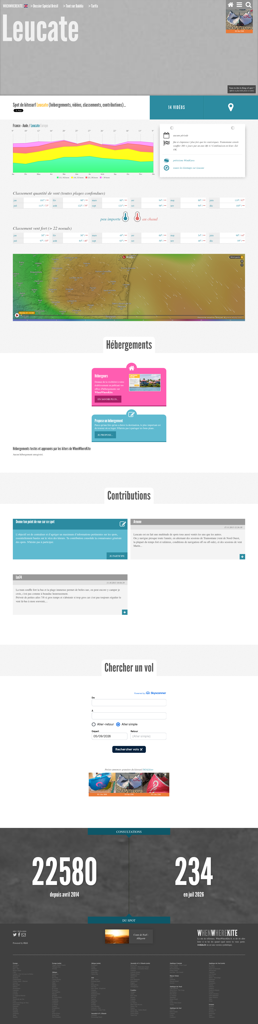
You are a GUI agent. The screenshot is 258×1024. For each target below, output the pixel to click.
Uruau (210, 1001)
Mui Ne (93, 997)
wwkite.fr (201, 944)
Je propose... (105, 434)
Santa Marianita (213, 995)
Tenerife (15, 1017)
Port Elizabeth (56, 1017)
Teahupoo (212, 1017)
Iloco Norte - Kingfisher (98, 988)
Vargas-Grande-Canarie (59, 965)
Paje (53, 1012)
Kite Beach (173, 994)
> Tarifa (93, 6)
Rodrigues (94, 965)
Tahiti (210, 1015)
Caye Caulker (174, 967)
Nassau (132, 1008)
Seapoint (15, 1012)
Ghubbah (172, 979)
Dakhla (54, 985)
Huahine (211, 1006)
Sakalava (93, 968)
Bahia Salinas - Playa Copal (178, 965)
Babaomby (55, 974)
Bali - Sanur (95, 979)
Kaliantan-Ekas (95, 994)
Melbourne (133, 976)
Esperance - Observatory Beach (139, 967)
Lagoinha (211, 972)
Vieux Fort (133, 1015)
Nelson (132, 977)
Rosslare (15, 1010)
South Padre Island (175, 1003)
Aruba (132, 994)
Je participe (117, 555)
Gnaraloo (133, 970)
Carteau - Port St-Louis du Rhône (23, 974)
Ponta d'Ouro (56, 1013)
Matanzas (211, 981)
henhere (217, 933)
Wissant (54, 968)
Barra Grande (174, 1012)
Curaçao (132, 1001)
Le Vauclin (133, 1003)
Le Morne (55, 1004)
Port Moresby (95, 1006)
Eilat (171, 977)
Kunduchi (55, 999)
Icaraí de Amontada (214, 968)
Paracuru (211, 986)
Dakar (54, 983)
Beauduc (15, 967)
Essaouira (55, 990)
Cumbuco (173, 1017)
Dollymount (16, 976)
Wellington (133, 985)
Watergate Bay (56, 967)
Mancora (211, 976)
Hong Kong (94, 985)
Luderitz (54, 1006)
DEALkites (148, 769)
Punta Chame (174, 970)
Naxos (15, 997)
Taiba (210, 999)
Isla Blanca (173, 992)
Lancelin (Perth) (135, 972)
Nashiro (93, 999)
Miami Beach (174, 999)
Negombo (94, 1001)
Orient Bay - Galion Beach (138, 1010)
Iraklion (15, 986)
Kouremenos (16, 988)
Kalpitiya (94, 995)
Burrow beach (17, 970)
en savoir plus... (108, 399)
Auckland (94, 1015)
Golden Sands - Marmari (20, 981)
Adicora (172, 1010)
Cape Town (55, 981)
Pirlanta (93, 1004)
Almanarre (16, 965)
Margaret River (134, 974)
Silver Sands (134, 1012)
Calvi (14, 972)
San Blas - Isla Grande (176, 972)
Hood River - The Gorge (177, 990)
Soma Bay (94, 972)
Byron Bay (133, 965)
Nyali (53, 1010)
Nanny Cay (133, 1006)
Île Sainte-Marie (57, 997)
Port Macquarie (135, 979)
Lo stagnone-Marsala (19, 995)
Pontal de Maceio (214, 990)
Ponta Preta (55, 1015)
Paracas (211, 985)
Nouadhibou (55, 1008)
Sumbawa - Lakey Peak (98, 1010)
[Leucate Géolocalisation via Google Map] (231, 107)
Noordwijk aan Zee (18, 999)
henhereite (13, 6)
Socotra (172, 983)
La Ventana (173, 995)
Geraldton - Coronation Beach (139, 968)
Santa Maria (94, 970)
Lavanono (55, 1003)
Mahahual (173, 997)
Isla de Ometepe (174, 968)
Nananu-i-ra (212, 1010)
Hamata (54, 994)
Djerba (54, 986)
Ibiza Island (16, 985)
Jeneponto (94, 992)
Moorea (211, 1008)
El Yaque (211, 965)
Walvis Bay (94, 974)
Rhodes (15, 1008)
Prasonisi (15, 1006)
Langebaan (55, 1001)
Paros (14, 1001)
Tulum (172, 1004)
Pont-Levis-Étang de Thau (21, 1003)
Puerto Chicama (213, 994)
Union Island (134, 1013)
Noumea (211, 1012)
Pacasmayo (212, 983)
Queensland (133, 981)
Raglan (132, 983)
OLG (25, 943)
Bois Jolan (133, 995)
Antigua (132, 992)
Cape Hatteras (174, 988)
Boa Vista (55, 977)
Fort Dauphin (56, 992)
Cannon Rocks (56, 979)
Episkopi (15, 977)
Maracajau (212, 979)
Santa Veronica (213, 997)
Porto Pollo (16, 1004)
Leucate (15, 992)
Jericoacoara (212, 970)
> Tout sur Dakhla (73, 6)
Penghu (93, 1003)
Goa (92, 983)
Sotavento (16, 1013)
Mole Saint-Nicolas (136, 1004)
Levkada (15, 994)
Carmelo (172, 1013)
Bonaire (132, 997)
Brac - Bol (16, 968)
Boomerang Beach (96, 1017)
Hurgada (54, 995)
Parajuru (211, 988)
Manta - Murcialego (215, 977)
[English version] (26, 6)
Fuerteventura (17, 979)
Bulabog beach (95, 981)
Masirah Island (174, 981)
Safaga (93, 967)
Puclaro (211, 992)
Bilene (54, 976)
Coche (171, 1015)
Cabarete (133, 999)
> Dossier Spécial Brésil (44, 6)
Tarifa (14, 1015)
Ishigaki (93, 990)
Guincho (15, 983)
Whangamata (134, 986)
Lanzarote (16, 990)
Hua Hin (93, 986)
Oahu (171, 1001)
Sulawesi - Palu (96, 1008)
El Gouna (55, 988)
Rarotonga (212, 1013)
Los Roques (212, 974)
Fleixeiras (212, 967)
